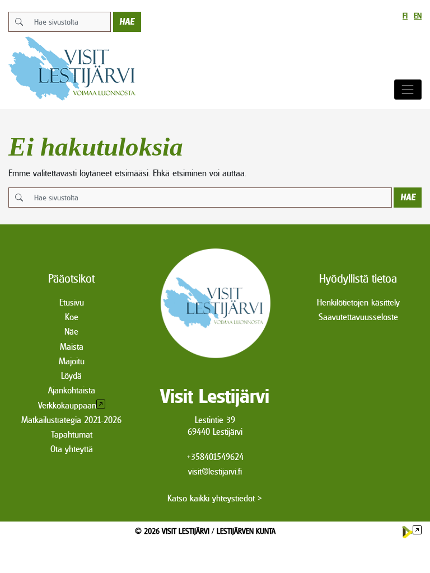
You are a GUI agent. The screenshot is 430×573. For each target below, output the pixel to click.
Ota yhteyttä (71, 449)
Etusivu (71, 302)
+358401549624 (215, 457)
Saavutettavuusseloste (358, 317)
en (418, 15)
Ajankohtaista (71, 390)
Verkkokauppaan (67, 405)
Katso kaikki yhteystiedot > (214, 498)
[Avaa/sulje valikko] (408, 89)
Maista (71, 346)
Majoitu (72, 361)
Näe (71, 331)
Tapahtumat (71, 434)
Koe (71, 317)
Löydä (71, 375)
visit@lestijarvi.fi (215, 471)
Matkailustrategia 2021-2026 (71, 420)
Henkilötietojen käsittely (358, 302)
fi (405, 15)
